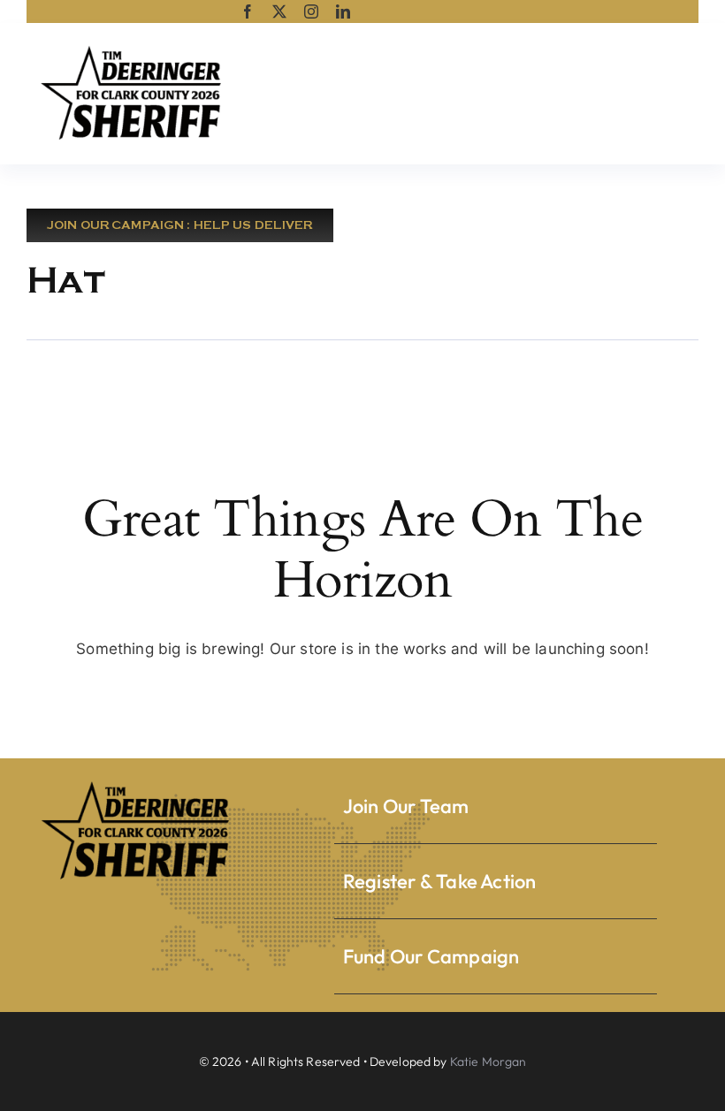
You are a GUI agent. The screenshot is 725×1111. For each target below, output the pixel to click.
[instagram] (311, 11)
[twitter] (279, 11)
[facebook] (247, 11)
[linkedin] (343, 11)
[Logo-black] (133, 48)
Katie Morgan (488, 1061)
